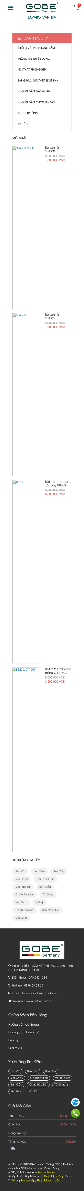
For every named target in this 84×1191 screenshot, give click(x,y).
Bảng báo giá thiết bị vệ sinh (38, 80)
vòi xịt (39, 902)
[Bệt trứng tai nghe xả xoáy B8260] (25, 571)
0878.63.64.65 (33, 985)
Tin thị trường (28, 113)
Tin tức (23, 124)
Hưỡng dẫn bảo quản (34, 91)
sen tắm (39, 871)
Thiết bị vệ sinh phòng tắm (36, 48)
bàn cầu (45, 887)
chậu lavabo (24, 910)
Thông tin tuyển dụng (34, 59)
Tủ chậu (47, 894)
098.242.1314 (38, 978)
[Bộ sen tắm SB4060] (25, 227)
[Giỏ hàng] (76, 9)
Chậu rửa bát (24, 894)
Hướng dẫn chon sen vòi (36, 102)
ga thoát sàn (45, 879)
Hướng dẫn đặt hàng (23, 1025)
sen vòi (20, 871)
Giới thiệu (15, 1048)
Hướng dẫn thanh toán (24, 1032)
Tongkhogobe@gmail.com (40, 993)
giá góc (21, 902)
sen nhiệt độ (50, 910)
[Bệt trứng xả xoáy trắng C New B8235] (25, 760)
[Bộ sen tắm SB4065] (25, 394)
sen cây (58, 871)
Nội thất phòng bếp (32, 69)
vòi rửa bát (23, 887)
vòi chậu (21, 879)
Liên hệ (13, 1040)
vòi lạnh (21, 918)
